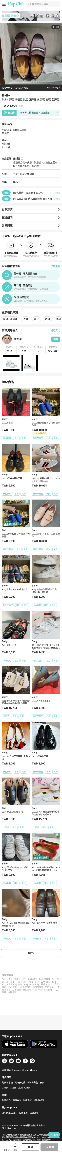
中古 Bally (34, 984)
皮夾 (42, 1082)
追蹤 (55, 339)
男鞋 (15, 174)
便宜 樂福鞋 (13, 987)
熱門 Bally (23, 984)
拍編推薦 (23, 1112)
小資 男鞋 (37, 990)
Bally (15, 182)
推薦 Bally (45, 984)
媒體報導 (34, 1112)
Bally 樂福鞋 (44, 979)
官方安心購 (20, 1082)
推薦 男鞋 (12, 992)
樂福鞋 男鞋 (34, 982)
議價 (30, 1147)
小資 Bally (12, 984)
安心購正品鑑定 (9, 1112)
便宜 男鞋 (27, 990)
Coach (5, 1088)
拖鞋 (47, 319)
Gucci (13, 1088)
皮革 (10, 979)
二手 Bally (45, 982)
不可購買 (49, 1147)
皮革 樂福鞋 (11, 982)
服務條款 (27, 1100)
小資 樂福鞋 (25, 987)
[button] (9, 349)
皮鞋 (25, 319)
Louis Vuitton (24, 1088)
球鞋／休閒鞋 (27, 174)
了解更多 (55, 266)
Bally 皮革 (32, 979)
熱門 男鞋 (48, 990)
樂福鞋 (17, 979)
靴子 (36, 319)
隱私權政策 (39, 1100)
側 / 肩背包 (32, 1082)
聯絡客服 (17, 1100)
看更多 (31, 953)
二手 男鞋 (16, 990)
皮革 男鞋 (22, 982)
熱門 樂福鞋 (38, 987)
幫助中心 (6, 1100)
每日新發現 (7, 1082)
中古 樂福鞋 (50, 987)
